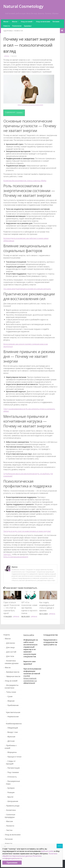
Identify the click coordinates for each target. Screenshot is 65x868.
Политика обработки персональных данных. (29, 854)
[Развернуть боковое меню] (62, 30)
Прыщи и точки (14, 757)
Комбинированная (14, 723)
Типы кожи (11, 692)
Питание (55, 22)
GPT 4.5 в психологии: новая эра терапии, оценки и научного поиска (29, 608)
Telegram (7, 554)
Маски (5, 22)
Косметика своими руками (11, 662)
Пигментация (13, 768)
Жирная (10, 701)
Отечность (12, 777)
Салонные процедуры (10, 815)
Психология (16, 26)
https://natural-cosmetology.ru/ (30, 679)
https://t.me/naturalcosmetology (15, 557)
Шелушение (12, 801)
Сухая (9, 696)
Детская (11, 741)
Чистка (9, 830)
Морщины (12, 752)
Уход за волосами (43, 22)
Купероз (10, 788)
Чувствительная (13, 712)
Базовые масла (12, 672)
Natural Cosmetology (23, 6)
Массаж (9, 821)
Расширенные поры (13, 782)
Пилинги (10, 826)
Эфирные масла (13, 676)
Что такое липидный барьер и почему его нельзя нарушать (27, 289)
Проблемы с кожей (11, 746)
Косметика (11, 810)
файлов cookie (47, 851)
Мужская (11, 736)
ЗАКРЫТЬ (59, 846)
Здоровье (27, 26)
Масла (14, 22)
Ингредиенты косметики (11, 686)
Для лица (10, 647)
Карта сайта (28, 635)
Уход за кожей (26, 22)
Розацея (10, 792)
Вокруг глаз (12, 732)
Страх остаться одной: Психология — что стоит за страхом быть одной (11, 608)
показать (19, 112)
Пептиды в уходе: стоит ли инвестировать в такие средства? (27, 531)
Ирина (6, 56)
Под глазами (13, 772)
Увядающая (12, 728)
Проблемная (13, 705)
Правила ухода (12, 806)
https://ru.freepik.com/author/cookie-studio (30, 105)
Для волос (10, 643)
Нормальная (13, 716)
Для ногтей (11, 652)
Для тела (10, 656)
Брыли (10, 797)
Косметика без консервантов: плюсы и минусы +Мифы (24, 180)
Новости (6, 26)
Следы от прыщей (11, 762)
